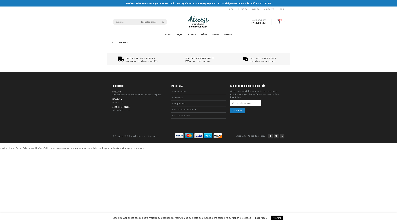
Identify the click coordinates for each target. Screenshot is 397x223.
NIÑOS (204, 34)
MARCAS (228, 34)
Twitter (276, 136)
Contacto (269, 9)
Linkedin (282, 136)
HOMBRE (191, 34)
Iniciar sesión (180, 91)
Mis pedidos (179, 103)
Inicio (168, 34)
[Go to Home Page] (113, 42)
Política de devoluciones (185, 109)
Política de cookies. (256, 136)
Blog (231, 9)
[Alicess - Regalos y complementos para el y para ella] (198, 22)
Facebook (270, 136)
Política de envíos (182, 115)
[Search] (163, 22)
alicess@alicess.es (121, 110)
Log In (282, 9)
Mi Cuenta (242, 9)
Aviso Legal (241, 136)
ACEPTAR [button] (277, 217)
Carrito (256, 9)
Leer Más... (261, 217)
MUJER (179, 34)
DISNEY (215, 34)
